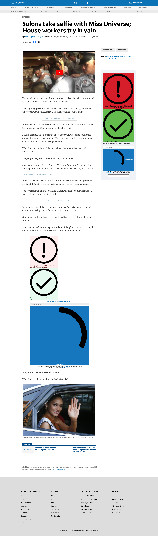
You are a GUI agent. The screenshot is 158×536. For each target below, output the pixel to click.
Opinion (24, 516)
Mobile (53, 496)
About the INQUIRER (89, 499)
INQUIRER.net (75, 37)
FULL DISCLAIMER (58, 470)
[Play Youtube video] (59, 72)
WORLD (109, 11)
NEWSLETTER (142, 11)
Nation (26, 17)
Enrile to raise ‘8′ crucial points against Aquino (45, 448)
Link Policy (85, 506)
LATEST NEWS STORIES (19, 11)
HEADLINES (43, 11)
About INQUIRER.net (89, 496)
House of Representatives (116, 56)
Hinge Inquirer (117, 499)
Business (24, 512)
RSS (52, 499)
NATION (93, 11)
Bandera (115, 502)
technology (110, 8)
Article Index (86, 512)
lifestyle (68, 8)
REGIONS (76, 11)
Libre (114, 496)
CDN (124, 11)
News (14, 8)
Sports (23, 499)
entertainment (88, 8)
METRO (60, 11)
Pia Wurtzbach (115, 59)
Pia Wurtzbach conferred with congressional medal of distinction (84, 449)
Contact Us (55, 509)
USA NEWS (25, 523)
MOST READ (121, 50)
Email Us (54, 502)
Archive (54, 506)
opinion (143, 8)
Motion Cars (116, 512)
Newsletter (55, 512)
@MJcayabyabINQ (61, 37)
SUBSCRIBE (129, 160)
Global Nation (26, 519)
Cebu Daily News (118, 506)
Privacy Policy (65, 367)
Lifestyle (24, 506)
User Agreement (87, 502)
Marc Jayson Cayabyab (34, 37)
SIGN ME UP (59, 364)
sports (127, 8)
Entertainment (26, 502)
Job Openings (56, 516)
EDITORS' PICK (108, 50)
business (51, 8)
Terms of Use (67, 366)
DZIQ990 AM (116, 509)
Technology (25, 509)
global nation (32, 8)
